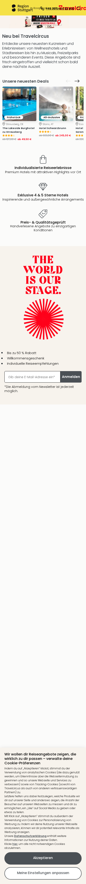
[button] (79, 8)
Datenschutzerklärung (30, 836)
